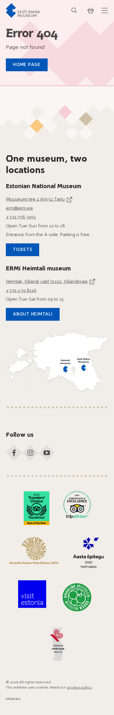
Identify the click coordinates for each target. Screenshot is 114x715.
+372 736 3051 (21, 217)
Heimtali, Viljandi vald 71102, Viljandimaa (46, 282)
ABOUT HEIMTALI (33, 314)
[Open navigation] (104, 10)
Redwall (13, 699)
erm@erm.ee (19, 208)
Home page (27, 65)
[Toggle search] (74, 10)
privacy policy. (79, 687)
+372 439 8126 (21, 291)
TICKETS (22, 250)
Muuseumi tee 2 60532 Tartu (35, 199)
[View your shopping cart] (90, 10)
